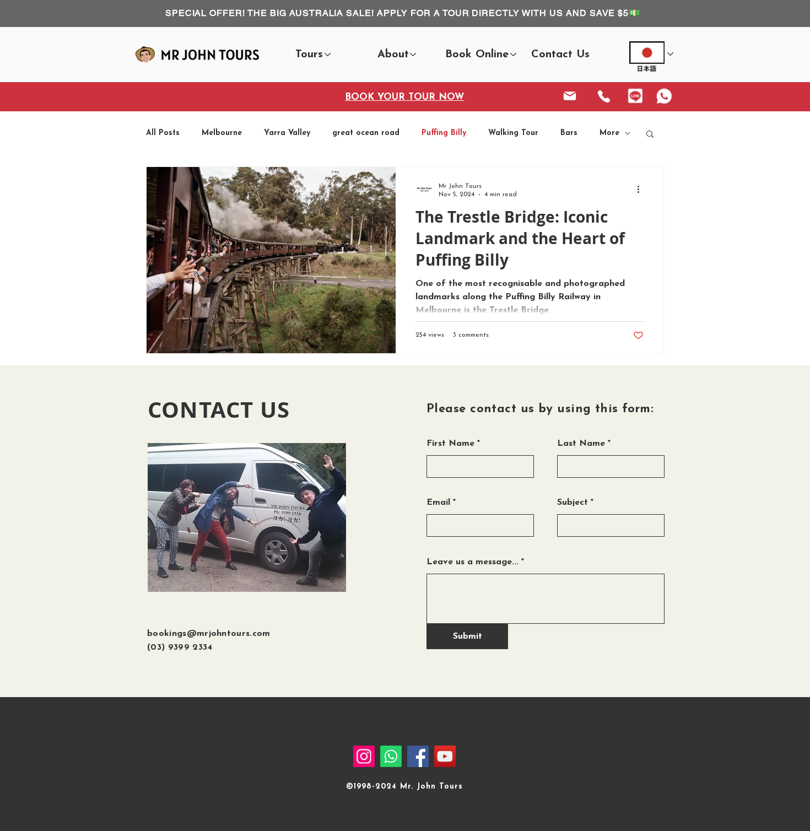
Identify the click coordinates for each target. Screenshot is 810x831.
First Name (450, 443)
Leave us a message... (472, 562)
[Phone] (604, 97)
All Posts (163, 133)
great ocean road (365, 133)
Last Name (581, 443)
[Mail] (570, 96)
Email (438, 502)
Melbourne (222, 133)
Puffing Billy (444, 133)
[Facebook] (418, 756)
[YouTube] (445, 756)
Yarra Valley (287, 133)
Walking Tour (513, 133)
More (609, 133)
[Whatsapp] (391, 756)
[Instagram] (364, 756)
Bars (568, 133)
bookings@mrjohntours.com (209, 633)
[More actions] (642, 189)
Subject (572, 502)
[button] (309, 54)
